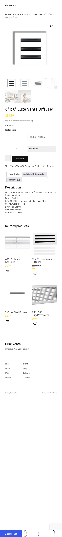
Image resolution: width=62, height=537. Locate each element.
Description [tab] (14, 174)
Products (18, 14)
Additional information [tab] (34, 174)
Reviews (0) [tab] (14, 180)
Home (8, 14)
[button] (52, 26)
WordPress (53, 393)
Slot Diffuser (34, 14)
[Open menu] (55, 5)
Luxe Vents (10, 5)
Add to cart (20, 159)
